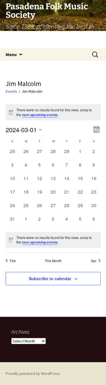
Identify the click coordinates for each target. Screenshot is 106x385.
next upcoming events (40, 114)
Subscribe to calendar (50, 278)
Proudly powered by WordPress (33, 373)
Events (11, 91)
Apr (93, 260)
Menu (11, 54)
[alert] (53, 240)
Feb (13, 260)
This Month (53, 260)
